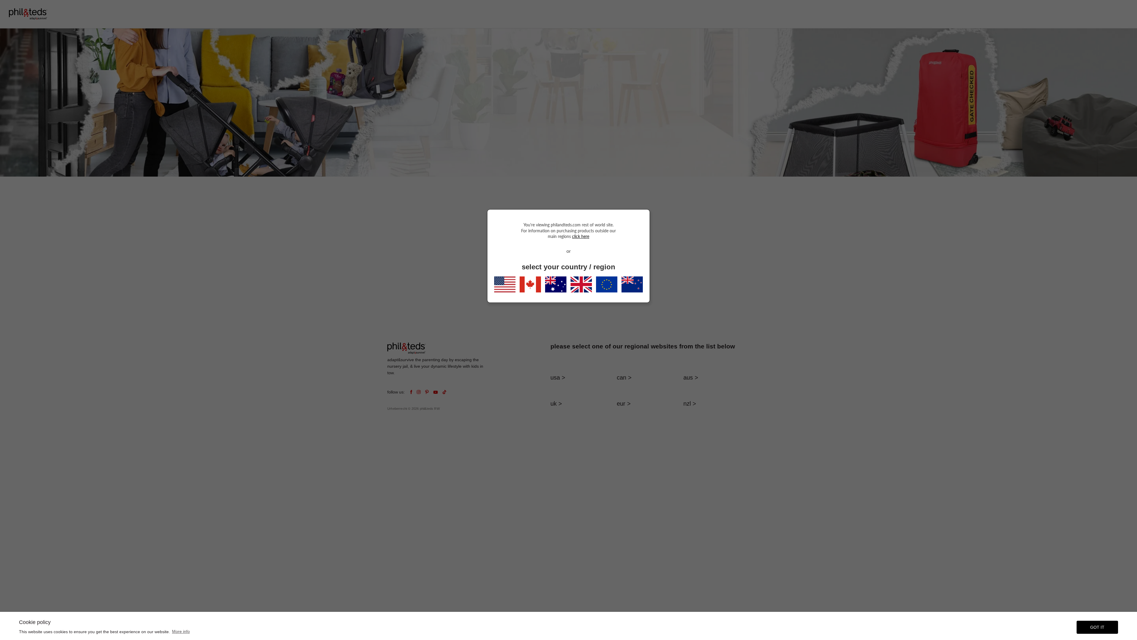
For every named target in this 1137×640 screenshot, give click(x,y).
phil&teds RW (430, 408)
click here (580, 236)
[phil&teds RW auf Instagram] (419, 392)
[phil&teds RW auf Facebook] (411, 392)
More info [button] (181, 631)
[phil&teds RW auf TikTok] (444, 392)
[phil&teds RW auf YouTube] (435, 392)
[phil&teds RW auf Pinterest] (427, 392)
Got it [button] (1097, 627)
